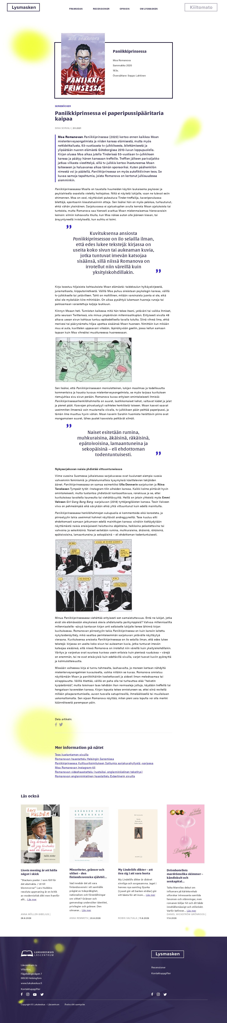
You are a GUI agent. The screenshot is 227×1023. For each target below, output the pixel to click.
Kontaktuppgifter (30, 989)
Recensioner (101, 8)
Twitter (61, 725)
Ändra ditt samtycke (75, 1004)
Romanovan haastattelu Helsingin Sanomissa (84, 759)
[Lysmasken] (23, 10)
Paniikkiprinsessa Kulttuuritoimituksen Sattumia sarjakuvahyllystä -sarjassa (104, 763)
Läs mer (32, 899)
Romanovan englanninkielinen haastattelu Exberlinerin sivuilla (95, 776)
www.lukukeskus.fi (31, 983)
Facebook (57, 725)
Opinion (125, 8)
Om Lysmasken (149, 8)
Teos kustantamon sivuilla (72, 754)
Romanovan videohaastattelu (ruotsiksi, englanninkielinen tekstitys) (99, 772)
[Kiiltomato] (201, 10)
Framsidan (76, 8)
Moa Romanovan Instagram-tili (75, 767)
